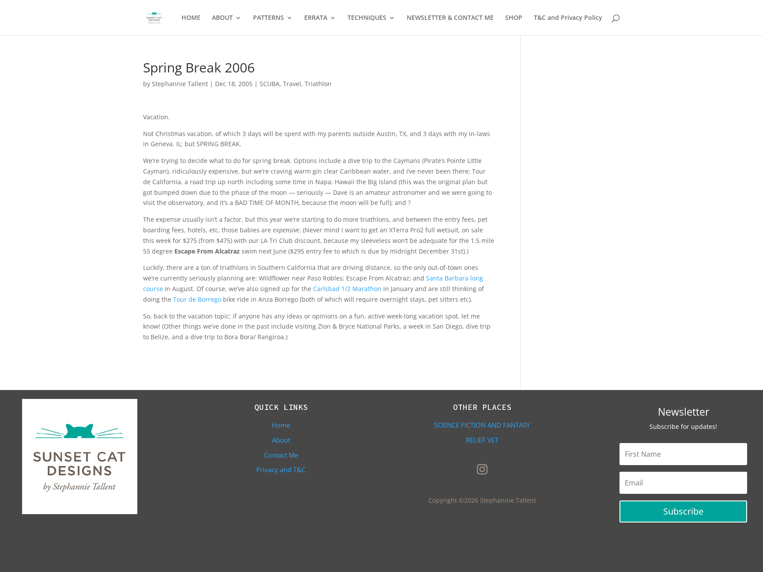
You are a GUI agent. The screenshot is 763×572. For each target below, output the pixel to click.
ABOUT (222, 18)
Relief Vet (482, 440)
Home (281, 424)
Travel (292, 84)
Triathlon (318, 84)
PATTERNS (268, 18)
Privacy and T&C (281, 469)
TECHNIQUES (367, 18)
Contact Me (281, 455)
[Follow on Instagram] (482, 469)
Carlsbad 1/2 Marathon (347, 288)
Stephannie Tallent (180, 84)
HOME (190, 18)
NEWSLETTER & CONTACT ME (450, 18)
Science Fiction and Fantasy (482, 424)
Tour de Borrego (198, 299)
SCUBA (270, 84)
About (281, 440)
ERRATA (315, 18)
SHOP (513, 18)
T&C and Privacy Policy (568, 18)
